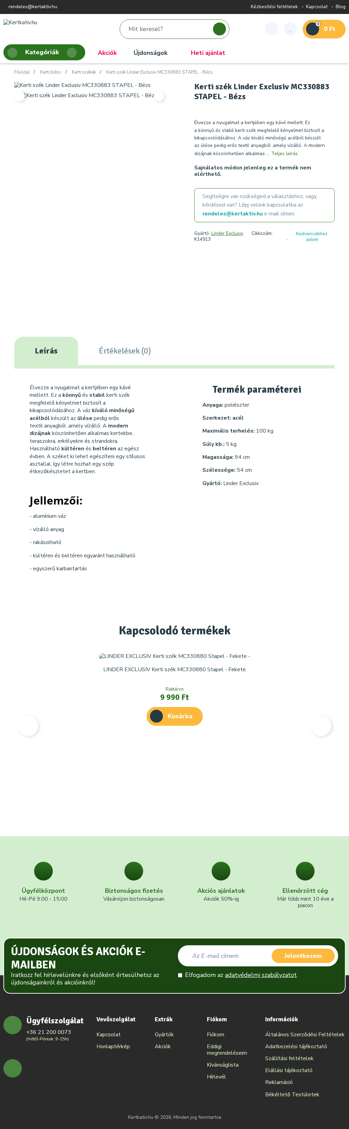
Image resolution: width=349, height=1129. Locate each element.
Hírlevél (216, 1077)
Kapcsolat (317, 7)
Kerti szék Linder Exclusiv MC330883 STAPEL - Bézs (159, 72)
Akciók (107, 53)
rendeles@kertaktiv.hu (32, 7)
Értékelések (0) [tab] (125, 351)
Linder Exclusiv (227, 233)
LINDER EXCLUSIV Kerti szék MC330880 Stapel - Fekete (174, 669)
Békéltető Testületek (292, 1094)
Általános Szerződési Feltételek (305, 1034)
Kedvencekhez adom (312, 237)
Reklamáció (279, 1082)
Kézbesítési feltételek (274, 7)
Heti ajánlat (208, 53)
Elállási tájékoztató (289, 1070)
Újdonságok (150, 53)
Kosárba (180, 716)
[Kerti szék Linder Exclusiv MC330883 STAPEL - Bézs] (82, 85)
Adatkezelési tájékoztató (296, 1046)
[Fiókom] (271, 28)
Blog (341, 7)
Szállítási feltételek (289, 1058)
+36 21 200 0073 (48, 1032)
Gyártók (164, 1034)
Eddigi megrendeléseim (227, 1050)
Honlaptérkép (113, 1046)
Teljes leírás (284, 153)
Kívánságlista (223, 1065)
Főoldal (22, 72)
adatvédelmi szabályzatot (261, 975)
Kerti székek (84, 72)
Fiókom (215, 1034)
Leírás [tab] (46, 351)
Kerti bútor (50, 72)
